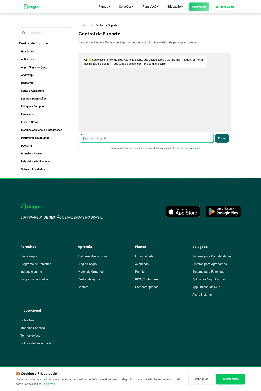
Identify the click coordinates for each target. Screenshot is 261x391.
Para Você (150, 6)
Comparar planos (146, 287)
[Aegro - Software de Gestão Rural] (31, 7)
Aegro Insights (202, 294)
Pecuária (26, 145)
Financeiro (27, 114)
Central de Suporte (33, 43)
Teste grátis (199, 6)
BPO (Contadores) (147, 279)
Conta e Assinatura (32, 90)
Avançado (142, 264)
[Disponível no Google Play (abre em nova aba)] (223, 211)
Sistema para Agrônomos (209, 264)
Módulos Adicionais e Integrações (41, 129)
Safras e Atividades (33, 169)
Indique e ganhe (31, 271)
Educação (175, 6)
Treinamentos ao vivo (92, 256)
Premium (141, 271)
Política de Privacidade (188, 148)
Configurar (201, 378)
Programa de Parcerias (35, 264)
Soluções (126, 6)
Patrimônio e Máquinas (35, 137)
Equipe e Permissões (33, 98)
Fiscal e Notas (29, 122)
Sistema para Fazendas (208, 271)
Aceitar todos (230, 378)
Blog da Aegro (87, 264)
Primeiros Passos (31, 153)
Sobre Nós (27, 320)
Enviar (222, 138)
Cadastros (27, 82)
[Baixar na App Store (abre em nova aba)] (183, 211)
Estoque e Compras (33, 106)
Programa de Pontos (34, 279)
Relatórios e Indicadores (36, 161)
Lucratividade (144, 256)
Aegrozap (27, 75)
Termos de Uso (30, 335)
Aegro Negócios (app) (34, 67)
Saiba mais (48, 383)
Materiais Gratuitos (91, 271)
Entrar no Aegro (225, 6)
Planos (104, 6)
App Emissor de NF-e (206, 287)
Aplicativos (28, 59)
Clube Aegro (28, 256)
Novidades (27, 51)
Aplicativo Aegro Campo (208, 279)
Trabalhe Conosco (32, 328)
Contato (83, 287)
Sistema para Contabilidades (211, 256)
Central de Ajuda (89, 279)
